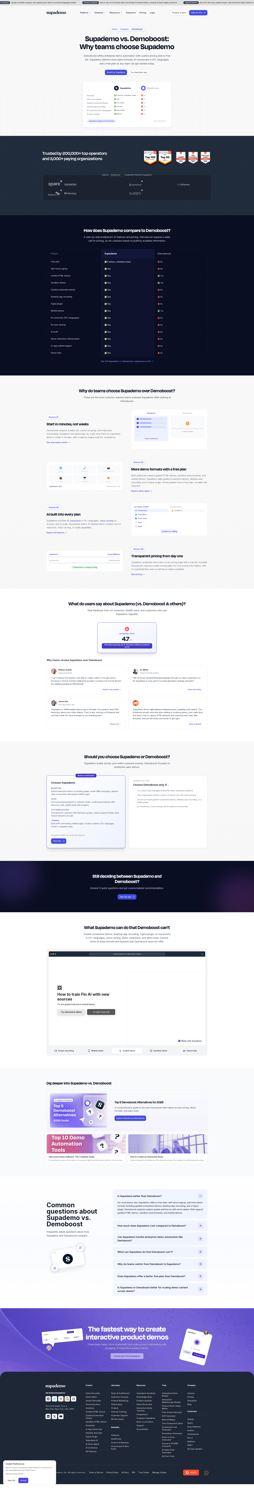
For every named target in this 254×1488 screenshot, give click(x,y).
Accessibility (142, 1429)
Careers (191, 1393)
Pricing (142, 13)
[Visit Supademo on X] (54, 1416)
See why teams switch (57, 442)
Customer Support (119, 1415)
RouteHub (90, 1425)
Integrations (142, 1414)
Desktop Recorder (94, 1433)
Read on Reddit (196, 724)
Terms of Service (96, 1472)
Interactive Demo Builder (170, 1394)
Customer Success (119, 1397)
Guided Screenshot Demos (95, 1416)
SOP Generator (169, 1416)
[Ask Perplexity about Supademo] (54, 1398)
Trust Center (143, 1472)
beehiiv (190, 1430)
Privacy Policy (112, 1472)
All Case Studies (194, 1449)
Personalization (93, 1404)
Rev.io (190, 1438)
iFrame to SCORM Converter (170, 1444)
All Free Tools (168, 1456)
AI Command (91, 1448)
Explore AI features (55, 532)
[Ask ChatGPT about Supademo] (48, 1398)
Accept (23, 1480)
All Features (91, 1451)
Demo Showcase (144, 1404)
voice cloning (106, 520)
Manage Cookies (159, 1472)
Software (115, 1435)
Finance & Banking (119, 1442)
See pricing (136, 574)
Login (152, 13)
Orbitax (190, 1419)
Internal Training (118, 1412)
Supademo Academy (146, 1393)
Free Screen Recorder (172, 1412)
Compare (124, 29)
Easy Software (194, 1427)
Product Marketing (119, 1400)
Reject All (11, 1480)
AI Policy (125, 1472)
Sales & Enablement (120, 1393)
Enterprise (131, 13)
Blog (189, 1404)
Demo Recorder (93, 1393)
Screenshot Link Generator (169, 1428)
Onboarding (116, 1404)
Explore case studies (112, 689)
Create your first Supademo (127, 1356)
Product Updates (144, 1400)
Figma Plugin (92, 1436)
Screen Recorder (93, 1400)
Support (140, 1425)
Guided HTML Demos (95, 1412)
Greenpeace (193, 1434)
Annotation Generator (172, 1433)
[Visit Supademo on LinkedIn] (48, 1416)
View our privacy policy (14, 1474)
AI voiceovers (74, 520)
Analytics (90, 1408)
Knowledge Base (144, 1397)
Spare (190, 1423)
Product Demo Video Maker (171, 1407)
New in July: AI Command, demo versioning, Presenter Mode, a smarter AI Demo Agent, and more (130, 3)
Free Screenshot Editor (172, 1423)
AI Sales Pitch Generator (168, 1451)
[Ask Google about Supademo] (67, 1398)
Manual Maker (168, 1420)
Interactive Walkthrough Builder (171, 1400)
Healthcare (116, 1439)
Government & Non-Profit (120, 1447)
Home (114, 29)
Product (114, 1408)
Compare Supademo (146, 1418)
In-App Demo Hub (94, 1429)
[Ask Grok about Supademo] (73, 1398)
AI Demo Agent (92, 1444)
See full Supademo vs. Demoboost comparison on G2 (126, 361)
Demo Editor (91, 1397)
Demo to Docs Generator (168, 1438)
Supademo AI (92, 1440)
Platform (84, 13)
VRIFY (190, 1445)
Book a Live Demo (145, 1422)
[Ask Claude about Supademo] (61, 1398)
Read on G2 (115, 724)
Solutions (98, 13)
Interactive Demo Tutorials (144, 1409)
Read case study (195, 689)
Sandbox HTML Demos (96, 1422)
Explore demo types (140, 491)
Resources (115, 13)
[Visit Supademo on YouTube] (61, 1416)
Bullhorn (191, 1441)
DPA (133, 1472)
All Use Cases (117, 1419)
